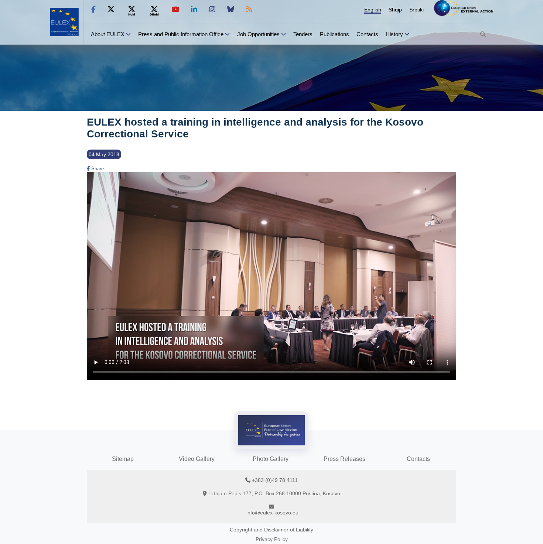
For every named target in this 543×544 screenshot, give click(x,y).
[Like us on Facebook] (93, 9)
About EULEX (107, 34)
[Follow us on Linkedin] (194, 9)
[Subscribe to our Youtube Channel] (175, 9)
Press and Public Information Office (180, 34)
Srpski (416, 10)
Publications (334, 34)
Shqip (395, 10)
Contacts (367, 34)
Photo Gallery (270, 459)
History (394, 34)
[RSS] (249, 9)
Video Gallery (197, 459)
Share (97, 168)
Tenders (303, 34)
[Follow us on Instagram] (212, 9)
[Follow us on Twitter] (111, 9)
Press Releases (344, 459)
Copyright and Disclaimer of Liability (271, 530)
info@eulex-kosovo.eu (272, 513)
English (372, 10)
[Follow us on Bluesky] (230, 9)
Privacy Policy (272, 539)
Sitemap (123, 459)
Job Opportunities (258, 34)
